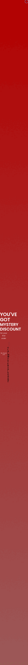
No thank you (4, 353)
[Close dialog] (26, 1)
